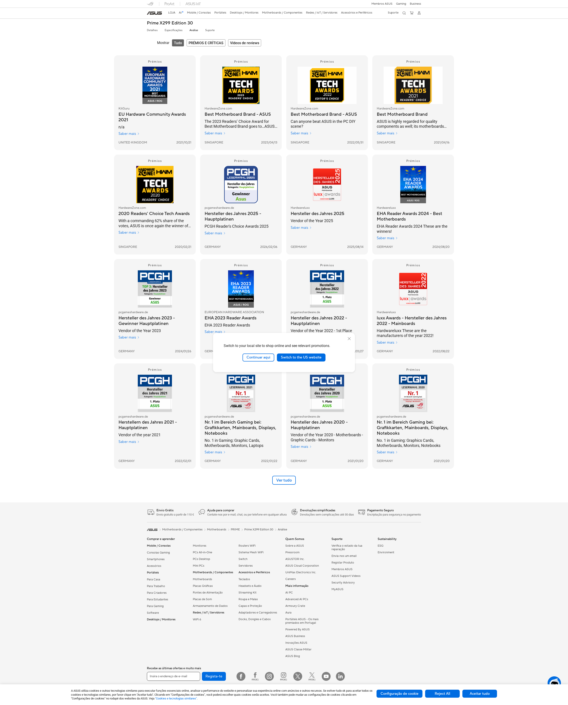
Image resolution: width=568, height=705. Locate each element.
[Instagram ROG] (283, 676)
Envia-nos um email (344, 556)
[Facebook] (241, 676)
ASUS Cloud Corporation (302, 566)
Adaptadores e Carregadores (258, 612)
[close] (349, 339)
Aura (288, 612)
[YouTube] (326, 676)
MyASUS (337, 589)
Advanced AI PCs (296, 599)
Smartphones (156, 559)
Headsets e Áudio (250, 586)
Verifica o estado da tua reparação (346, 547)
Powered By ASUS (297, 629)
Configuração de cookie (399, 693)
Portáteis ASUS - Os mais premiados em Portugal (302, 621)
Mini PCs (198, 566)
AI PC (289, 592)
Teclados (244, 579)
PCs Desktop (201, 559)
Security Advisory (343, 582)
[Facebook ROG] (255, 676)
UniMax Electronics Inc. (300, 572)
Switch (243, 559)
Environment (386, 552)
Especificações (173, 30)
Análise (193, 30)
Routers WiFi (247, 546)
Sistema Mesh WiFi (251, 552)
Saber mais (127, 133)
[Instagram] (269, 676)
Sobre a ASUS (294, 546)
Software (153, 613)
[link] (154, 13)
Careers (290, 579)
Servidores (246, 566)
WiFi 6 (197, 619)
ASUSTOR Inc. (294, 559)
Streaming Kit (247, 592)
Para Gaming (155, 606)
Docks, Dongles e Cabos (255, 619)
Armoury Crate (295, 606)
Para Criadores (157, 593)
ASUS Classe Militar (298, 649)
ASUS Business (295, 636)
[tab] (178, 42)
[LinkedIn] (340, 676)
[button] (401, 4)
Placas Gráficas (203, 586)
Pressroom (292, 552)
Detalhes (152, 30)
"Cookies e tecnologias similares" (176, 698)
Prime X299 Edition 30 (170, 23)
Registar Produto (342, 562)
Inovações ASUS (296, 643)
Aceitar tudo (480, 693)
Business (415, 4)
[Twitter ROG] (312, 676)
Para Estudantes (157, 599)
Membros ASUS (381, 4)
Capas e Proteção (250, 606)
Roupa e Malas (248, 599)
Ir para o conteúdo (149, 13)
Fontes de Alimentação (208, 592)
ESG (380, 546)
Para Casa (153, 579)
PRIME (235, 529)
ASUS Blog (292, 656)
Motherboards (202, 579)
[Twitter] (297, 676)
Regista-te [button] (213, 676)
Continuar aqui (258, 357)
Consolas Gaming (158, 552)
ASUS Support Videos (346, 576)
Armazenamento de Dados (210, 606)
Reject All (442, 693)
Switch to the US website (301, 357)
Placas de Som (202, 599)
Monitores (199, 546)
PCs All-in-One (202, 552)
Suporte (210, 30)
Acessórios (154, 566)
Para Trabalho (156, 586)
